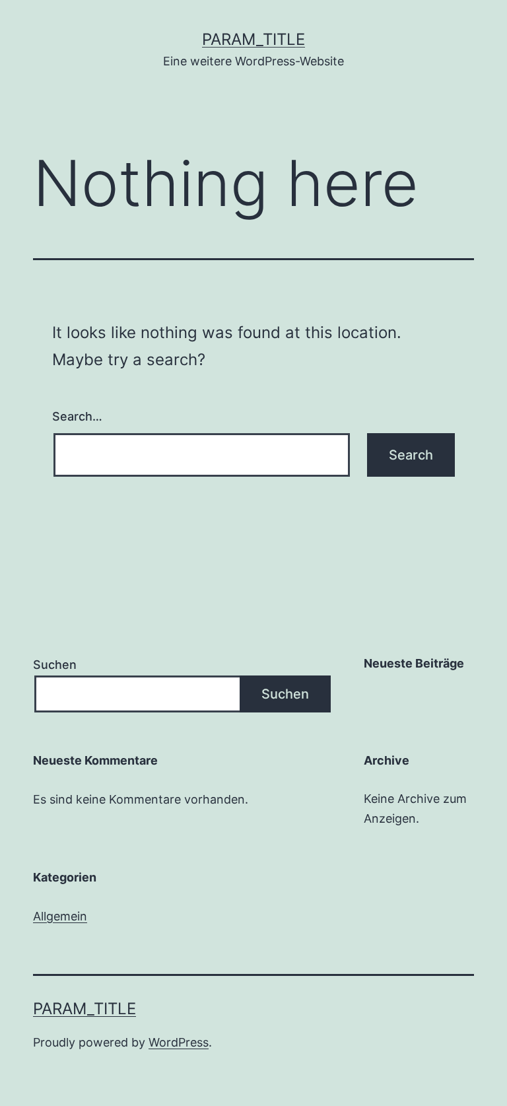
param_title (253, 39)
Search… (77, 416)
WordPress (179, 1042)
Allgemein (60, 916)
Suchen (55, 665)
